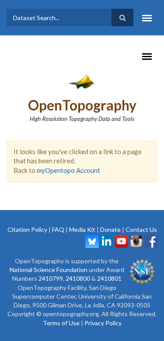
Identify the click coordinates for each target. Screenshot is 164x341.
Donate (110, 229)
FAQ (58, 229)
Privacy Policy (103, 323)
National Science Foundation (48, 269)
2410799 (50, 278)
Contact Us (141, 229)
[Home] (82, 81)
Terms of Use (61, 323)
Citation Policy (27, 229)
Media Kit (82, 229)
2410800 (78, 278)
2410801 (109, 278)
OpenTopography (82, 105)
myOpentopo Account (68, 170)
